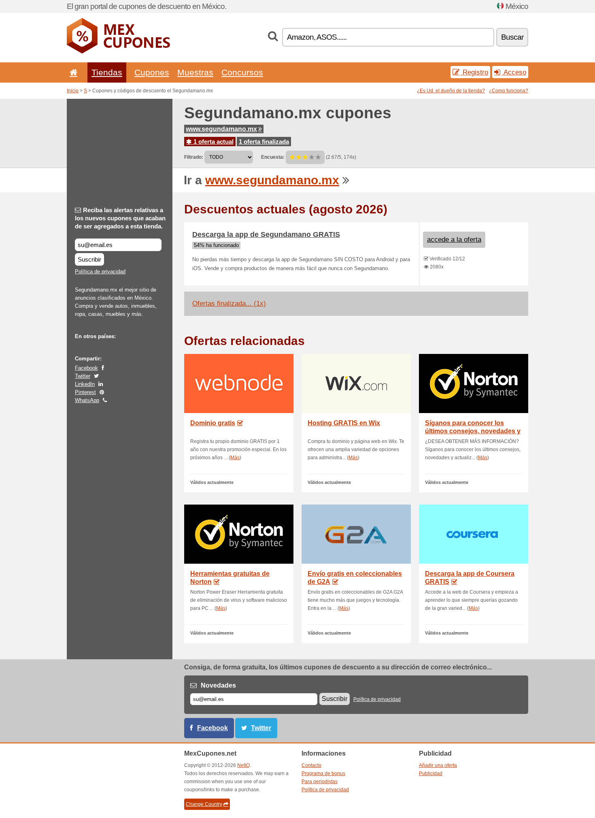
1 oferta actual (213, 141)
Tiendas (106, 72)
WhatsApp (87, 400)
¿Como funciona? (508, 91)
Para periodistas (320, 781)
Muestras (195, 72)
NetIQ (243, 765)
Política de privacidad (100, 271)
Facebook (86, 368)
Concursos (242, 72)
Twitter (82, 376)
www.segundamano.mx (221, 129)
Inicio (73, 91)
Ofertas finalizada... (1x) (229, 303)
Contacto (311, 765)
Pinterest (85, 392)
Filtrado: (193, 157)
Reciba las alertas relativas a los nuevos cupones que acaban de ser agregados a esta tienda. (120, 218)
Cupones (151, 72)
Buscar (512, 37)
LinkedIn (85, 384)
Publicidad (430, 773)
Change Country (204, 804)
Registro (474, 72)
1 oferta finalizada (264, 141)
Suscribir (89, 259)
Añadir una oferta (438, 765)
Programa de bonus (323, 773)
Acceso (514, 72)
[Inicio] (72, 72)
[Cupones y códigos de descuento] (118, 52)
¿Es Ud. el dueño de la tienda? (451, 91)
